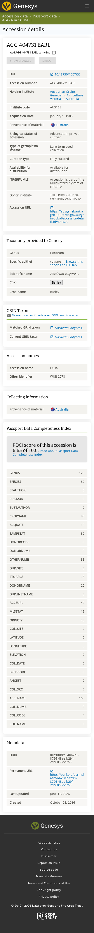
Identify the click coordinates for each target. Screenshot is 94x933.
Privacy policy (49, 897)
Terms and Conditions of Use (49, 883)
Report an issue (48, 863)
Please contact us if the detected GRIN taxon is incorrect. (46, 315)
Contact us (49, 849)
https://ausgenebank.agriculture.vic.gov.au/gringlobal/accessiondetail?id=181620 (67, 216)
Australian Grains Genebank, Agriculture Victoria (66, 95)
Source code (49, 869)
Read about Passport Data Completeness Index (45, 453)
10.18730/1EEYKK (67, 74)
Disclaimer (49, 856)
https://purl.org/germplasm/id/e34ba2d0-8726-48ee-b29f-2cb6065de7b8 (67, 779)
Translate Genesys (49, 876)
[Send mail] (9, 315)
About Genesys (49, 842)
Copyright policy (49, 890)
